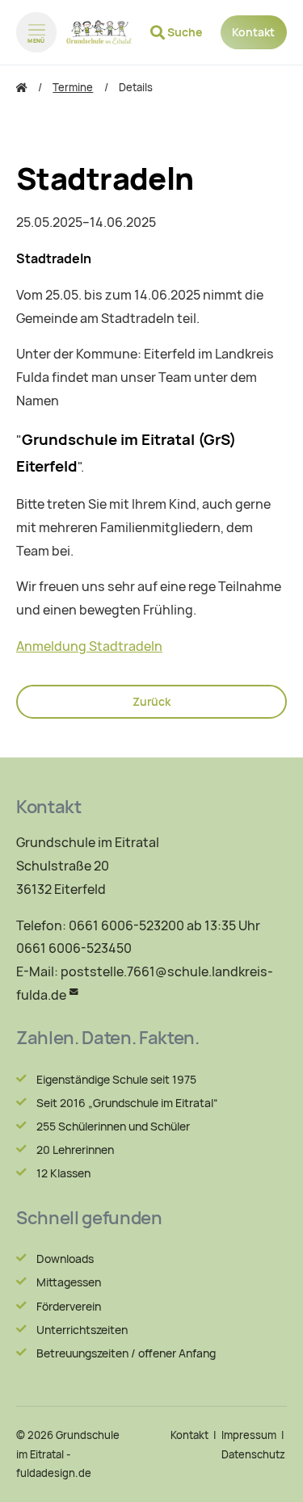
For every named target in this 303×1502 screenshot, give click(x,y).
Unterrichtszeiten (82, 1330)
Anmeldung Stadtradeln (89, 646)
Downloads (65, 1259)
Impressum (248, 1435)
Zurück (151, 701)
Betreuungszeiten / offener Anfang (126, 1353)
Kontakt (253, 32)
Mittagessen (68, 1282)
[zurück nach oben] (270, 1474)
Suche (184, 32)
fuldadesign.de (53, 1473)
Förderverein (68, 1306)
